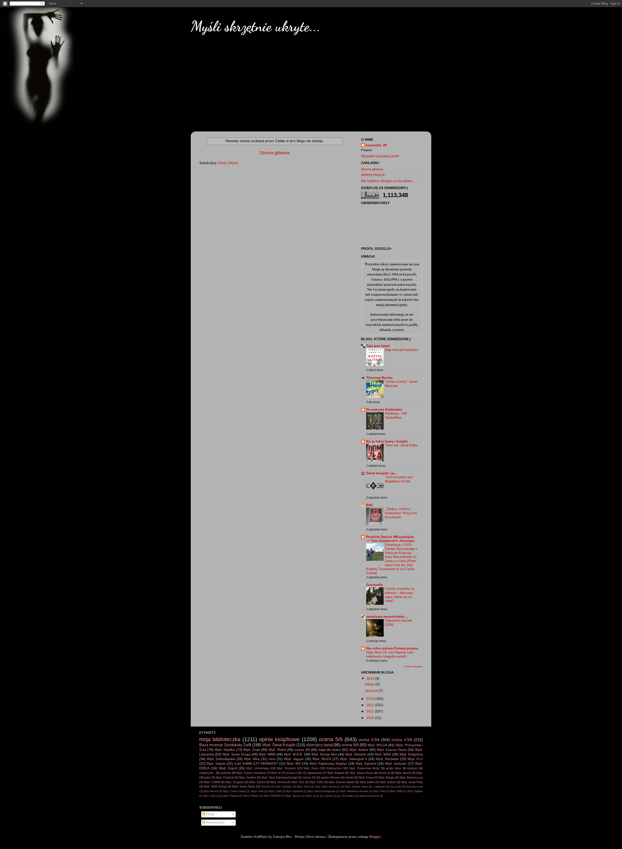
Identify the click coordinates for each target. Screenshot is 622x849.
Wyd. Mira (252, 759)
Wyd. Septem (247, 777)
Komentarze (215, 822)
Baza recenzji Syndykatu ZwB (225, 745)
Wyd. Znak (251, 750)
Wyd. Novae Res (324, 754)
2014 (370, 678)
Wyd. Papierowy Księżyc (328, 763)
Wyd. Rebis (277, 750)
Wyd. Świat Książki (279, 745)
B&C (369, 505)
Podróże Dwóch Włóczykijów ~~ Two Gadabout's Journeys (390, 539)
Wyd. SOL (297, 782)
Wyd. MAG (383, 754)
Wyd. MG (293, 763)
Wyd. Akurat (403, 773)
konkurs (412, 768)
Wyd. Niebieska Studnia (354, 791)
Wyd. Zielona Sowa (356, 786)
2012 (370, 705)
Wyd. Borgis (386, 777)
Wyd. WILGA (377, 745)
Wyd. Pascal (210, 795)
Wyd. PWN (396, 791)
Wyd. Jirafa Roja (412, 782)
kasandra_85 (376, 145)
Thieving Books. (379, 378)
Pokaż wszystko (414, 666)
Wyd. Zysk (312, 795)
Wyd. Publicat (225, 777)
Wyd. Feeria (278, 782)
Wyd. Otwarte (355, 754)
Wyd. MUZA (321, 759)
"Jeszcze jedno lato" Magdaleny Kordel (399, 479)
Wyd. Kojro (310, 768)
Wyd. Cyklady (283, 786)
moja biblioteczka (219, 739)
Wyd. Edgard (335, 773)
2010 (370, 718)
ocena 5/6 (330, 739)
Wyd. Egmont (365, 763)
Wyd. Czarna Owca (392, 750)
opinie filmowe (330, 777)
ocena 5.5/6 (369, 739)
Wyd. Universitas (257, 768)
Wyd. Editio (367, 782)
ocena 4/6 (302, 750)
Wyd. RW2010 (272, 795)
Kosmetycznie (414, 786)
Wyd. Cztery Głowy (234, 791)
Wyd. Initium (388, 782)
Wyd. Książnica (411, 754)
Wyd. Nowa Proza (361, 773)
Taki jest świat (378, 346)
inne (272, 759)
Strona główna (274, 152)
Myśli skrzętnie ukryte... (255, 26)
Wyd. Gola (257, 791)
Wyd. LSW (274, 791)
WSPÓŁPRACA (373, 175)
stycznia (371, 691)
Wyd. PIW (379, 791)
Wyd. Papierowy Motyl (364, 768)
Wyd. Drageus (234, 782)
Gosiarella (374, 585)
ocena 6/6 (350, 745)
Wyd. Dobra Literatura (251, 773)
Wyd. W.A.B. (293, 754)
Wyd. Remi (303, 786)
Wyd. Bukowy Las (411, 777)
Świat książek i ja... (381, 473)
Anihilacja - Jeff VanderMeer (396, 415)
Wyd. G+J (415, 759)
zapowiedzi (314, 773)
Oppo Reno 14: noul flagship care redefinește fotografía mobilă (389, 654)
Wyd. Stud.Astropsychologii (279, 777)
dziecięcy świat (319, 745)
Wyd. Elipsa (257, 782)
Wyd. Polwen (251, 795)
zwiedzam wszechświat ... (387, 616)
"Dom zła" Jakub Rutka (401, 445)
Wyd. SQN (316, 782)
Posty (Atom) (228, 163)
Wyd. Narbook (294, 791)
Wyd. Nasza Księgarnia (321, 791)
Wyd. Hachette (387, 759)
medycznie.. (207, 773)
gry (339, 795)
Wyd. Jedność (395, 763)
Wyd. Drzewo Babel (341, 782)
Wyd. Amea (366, 777)
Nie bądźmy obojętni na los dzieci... (388, 181)
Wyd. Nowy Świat (243, 786)
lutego (370, 684)
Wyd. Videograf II (353, 759)
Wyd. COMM (212, 782)
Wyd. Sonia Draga (236, 754)
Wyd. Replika (225, 750)
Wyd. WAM (267, 754)
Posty (210, 814)
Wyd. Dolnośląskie (221, 759)
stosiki (349, 777)
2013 (370, 699)
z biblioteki (379, 786)
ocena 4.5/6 (401, 739)
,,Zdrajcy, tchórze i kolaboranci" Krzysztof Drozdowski (401, 513)
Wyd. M (276, 773)
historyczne (333, 768)
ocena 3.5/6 (294, 773)
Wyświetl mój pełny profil (380, 156)
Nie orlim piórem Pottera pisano (392, 648)
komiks (350, 795)
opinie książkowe (279, 739)
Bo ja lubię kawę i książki (387, 441)
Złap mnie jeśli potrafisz (401, 350)
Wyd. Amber (358, 750)
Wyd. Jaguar (294, 759)
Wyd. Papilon (415, 791)
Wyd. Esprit (228, 768)
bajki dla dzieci (330, 750)
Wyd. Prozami (286, 768)
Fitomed (265, 786)
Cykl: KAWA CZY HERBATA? (256, 763)
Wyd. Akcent (210, 791)
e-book (328, 795)
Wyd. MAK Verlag (215, 786)
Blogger (375, 837)
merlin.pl (384, 773)
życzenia (395, 786)
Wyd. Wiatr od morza (327, 786)
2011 (370, 711)
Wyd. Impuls (216, 763)
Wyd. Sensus (293, 795)
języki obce (393, 768)
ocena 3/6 (309, 777)
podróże (225, 773)
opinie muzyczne (369, 795)
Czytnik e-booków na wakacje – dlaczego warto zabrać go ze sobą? (399, 595)
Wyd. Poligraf (231, 795)
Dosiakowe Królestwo (384, 409)
